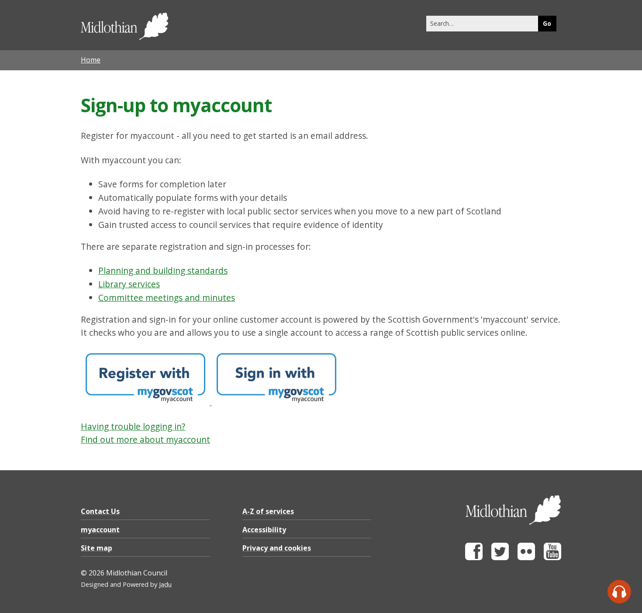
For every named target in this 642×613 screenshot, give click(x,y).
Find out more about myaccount (145, 439)
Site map (96, 548)
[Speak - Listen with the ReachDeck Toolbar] (619, 591)
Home (90, 60)
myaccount (100, 529)
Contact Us (100, 511)
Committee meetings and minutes (166, 297)
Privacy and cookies (276, 548)
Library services (129, 284)
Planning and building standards (163, 270)
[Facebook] (474, 558)
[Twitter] (500, 558)
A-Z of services (268, 511)
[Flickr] (526, 558)
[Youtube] (552, 558)
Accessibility (264, 529)
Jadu (165, 584)
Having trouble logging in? (133, 426)
